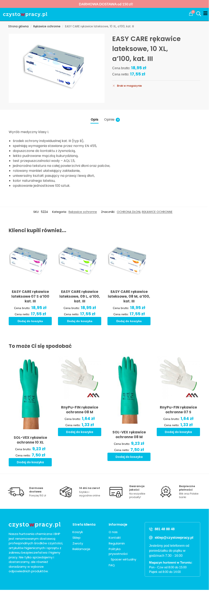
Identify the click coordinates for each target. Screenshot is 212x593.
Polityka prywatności (118, 551)
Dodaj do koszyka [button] (30, 321)
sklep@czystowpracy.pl (174, 538)
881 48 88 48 (165, 529)
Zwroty (77, 543)
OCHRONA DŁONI (128, 212)
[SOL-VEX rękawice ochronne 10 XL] (30, 392)
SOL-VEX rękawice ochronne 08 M (129, 434)
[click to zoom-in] (57, 68)
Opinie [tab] (111, 119)
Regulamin (117, 543)
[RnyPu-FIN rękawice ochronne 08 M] (79, 377)
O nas (113, 532)
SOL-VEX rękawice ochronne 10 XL (30, 440)
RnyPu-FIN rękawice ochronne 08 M (79, 410)
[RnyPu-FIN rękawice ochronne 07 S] (178, 377)
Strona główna (18, 26)
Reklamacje (81, 549)
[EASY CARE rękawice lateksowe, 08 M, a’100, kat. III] (129, 261)
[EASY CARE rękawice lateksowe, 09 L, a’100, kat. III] (79, 261)
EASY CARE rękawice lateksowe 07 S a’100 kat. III (30, 296)
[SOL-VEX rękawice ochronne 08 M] (129, 390)
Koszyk (77, 532)
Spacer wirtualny (123, 559)
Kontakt (115, 537)
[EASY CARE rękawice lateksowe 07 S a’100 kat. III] (30, 261)
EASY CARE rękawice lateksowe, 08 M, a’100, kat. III (129, 296)
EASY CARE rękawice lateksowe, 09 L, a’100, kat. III (79, 296)
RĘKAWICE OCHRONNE (157, 212)
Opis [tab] (94, 119)
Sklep (76, 537)
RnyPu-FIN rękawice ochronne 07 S (178, 410)
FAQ (112, 565)
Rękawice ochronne (46, 26)
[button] (190, 13)
